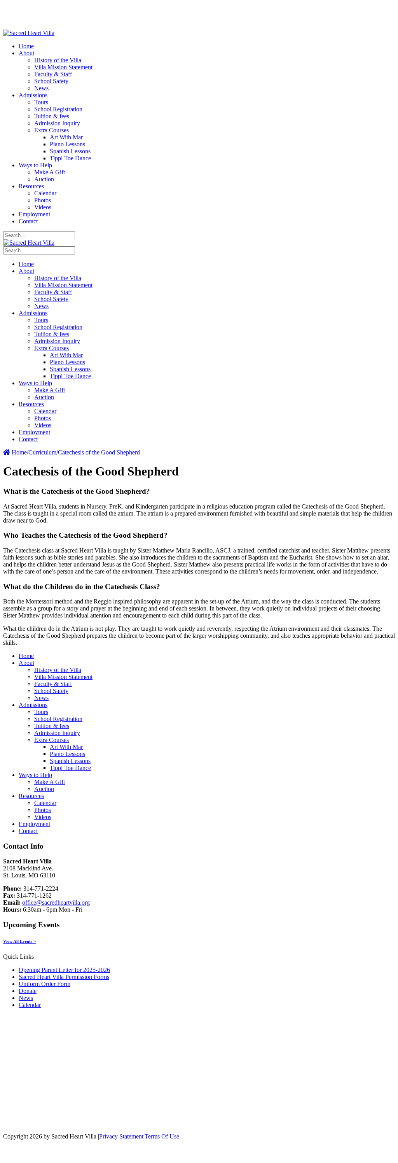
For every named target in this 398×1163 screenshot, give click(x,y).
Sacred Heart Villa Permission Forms (64, 977)
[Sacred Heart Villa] (28, 33)
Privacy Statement (121, 1136)
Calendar (30, 1005)
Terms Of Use (162, 1136)
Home (18, 452)
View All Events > (19, 941)
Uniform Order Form (44, 984)
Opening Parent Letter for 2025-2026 (64, 970)
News (26, 998)
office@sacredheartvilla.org (56, 902)
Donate (28, 991)
